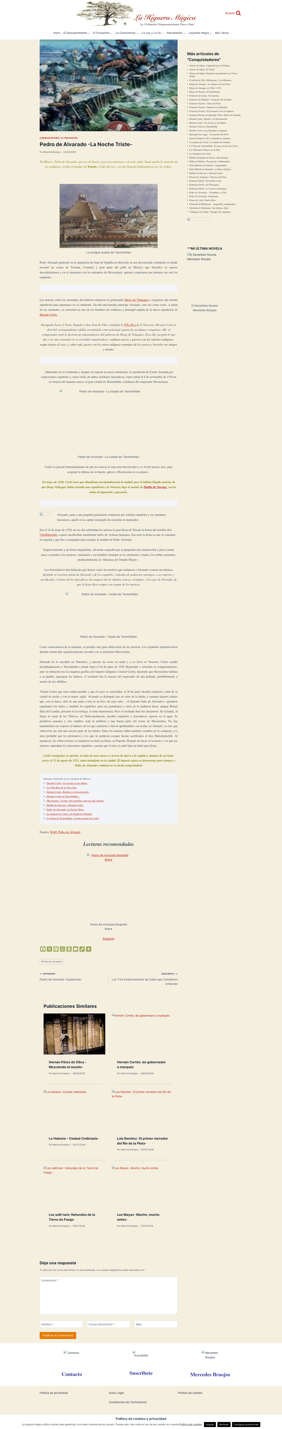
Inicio (56, 33)
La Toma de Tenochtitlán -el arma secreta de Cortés (72, 818)
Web (139, 1324)
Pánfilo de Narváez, (155, 487)
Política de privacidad (54, 1392)
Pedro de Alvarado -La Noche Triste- (65, 809)
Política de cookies (190, 1392)
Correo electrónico (101, 1324)
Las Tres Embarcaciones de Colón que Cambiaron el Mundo (144, 978)
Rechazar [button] (224, 1424)
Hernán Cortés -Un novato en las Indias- (67, 783)
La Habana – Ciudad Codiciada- (74, 1138)
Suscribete (141, 1373)
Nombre (47, 1324)
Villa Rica (130, 325)
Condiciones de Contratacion (128, 1402)
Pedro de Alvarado (51, 961)
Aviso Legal (116, 1392)
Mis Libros (222, 33)
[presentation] (74, 1033)
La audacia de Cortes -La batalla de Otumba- (69, 813)
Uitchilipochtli (48, 535)
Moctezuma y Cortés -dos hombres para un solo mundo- (75, 800)
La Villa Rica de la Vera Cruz (61, 787)
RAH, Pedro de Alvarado (65, 832)
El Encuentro (69, 138)
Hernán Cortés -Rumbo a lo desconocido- (67, 791)
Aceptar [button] (210, 1424)
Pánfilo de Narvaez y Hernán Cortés (64, 805)
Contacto (72, 1374)
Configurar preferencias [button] (246, 1424)
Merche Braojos (52, 152)
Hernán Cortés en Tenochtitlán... (63, 796)
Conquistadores (49, 138)
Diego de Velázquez (137, 300)
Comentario (50, 1280)
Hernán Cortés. (49, 314)
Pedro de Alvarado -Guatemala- (61, 976)
